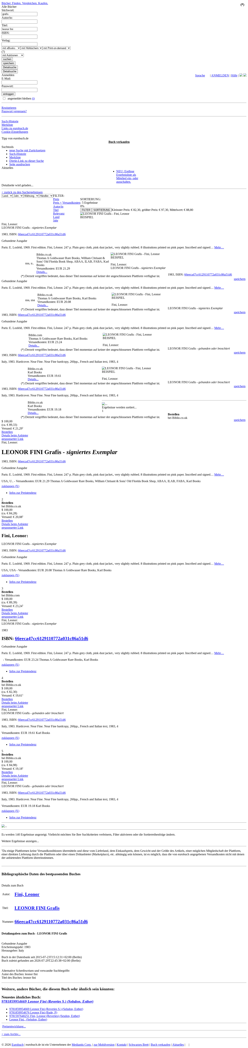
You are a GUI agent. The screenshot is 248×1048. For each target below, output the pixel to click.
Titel (56, 210)
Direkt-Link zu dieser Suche (26, 160)
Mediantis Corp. (81, 1044)
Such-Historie (10, 121)
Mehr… (219, 247)
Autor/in (58, 206)
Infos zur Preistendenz (22, 492)
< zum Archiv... (11, 1034)
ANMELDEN (220, 75)
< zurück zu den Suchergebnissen (22, 192)
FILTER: (58, 195)
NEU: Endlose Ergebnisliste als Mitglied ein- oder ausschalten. (127, 176)
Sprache (200, 75)
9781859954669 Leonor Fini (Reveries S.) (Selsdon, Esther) (47, 1001)
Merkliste (7, 124)
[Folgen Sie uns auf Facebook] (241, 75)
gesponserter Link (12, 439)
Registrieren (9, 107)
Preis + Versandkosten (66, 202)
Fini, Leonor (27, 894)
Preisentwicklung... (14, 1026)
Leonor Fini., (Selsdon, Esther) (28, 1019)
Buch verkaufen (119, 141)
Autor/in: (7, 17)
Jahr (55, 220)
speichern (239, 279)
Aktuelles (178, 1044)
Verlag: (6, 40)
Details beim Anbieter (15, 435)
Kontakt (122, 1044)
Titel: (5, 25)
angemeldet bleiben (21, 98)
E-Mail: (6, 78)
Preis (56, 199)
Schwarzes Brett (139, 1044)
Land (56, 217)
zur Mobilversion (104, 1044)
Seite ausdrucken (19, 164)
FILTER (86, 210)
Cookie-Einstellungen (15, 131)
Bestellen (7, 432)
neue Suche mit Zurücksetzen (27, 150)
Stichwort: (8, 10)
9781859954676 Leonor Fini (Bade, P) (33, 1012)
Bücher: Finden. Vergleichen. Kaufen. (25, 3)
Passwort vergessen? (14, 111)
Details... (41, 272)
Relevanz (59, 213)
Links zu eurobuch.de (15, 128)
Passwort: (7, 86)
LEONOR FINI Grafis (37, 908)
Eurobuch (18, 1044)
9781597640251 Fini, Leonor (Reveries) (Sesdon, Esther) (44, 1016)
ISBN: (5, 32)
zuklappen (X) (10, 486)
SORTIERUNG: (90, 199)
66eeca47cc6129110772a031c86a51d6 (42, 234)
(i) (33, 98)
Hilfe (234, 75)
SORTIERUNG (101, 210)
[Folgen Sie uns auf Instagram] (244, 75)
